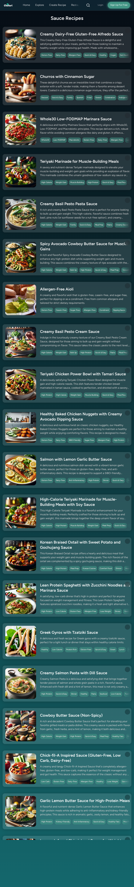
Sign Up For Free (118, 5)
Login (100, 5)
